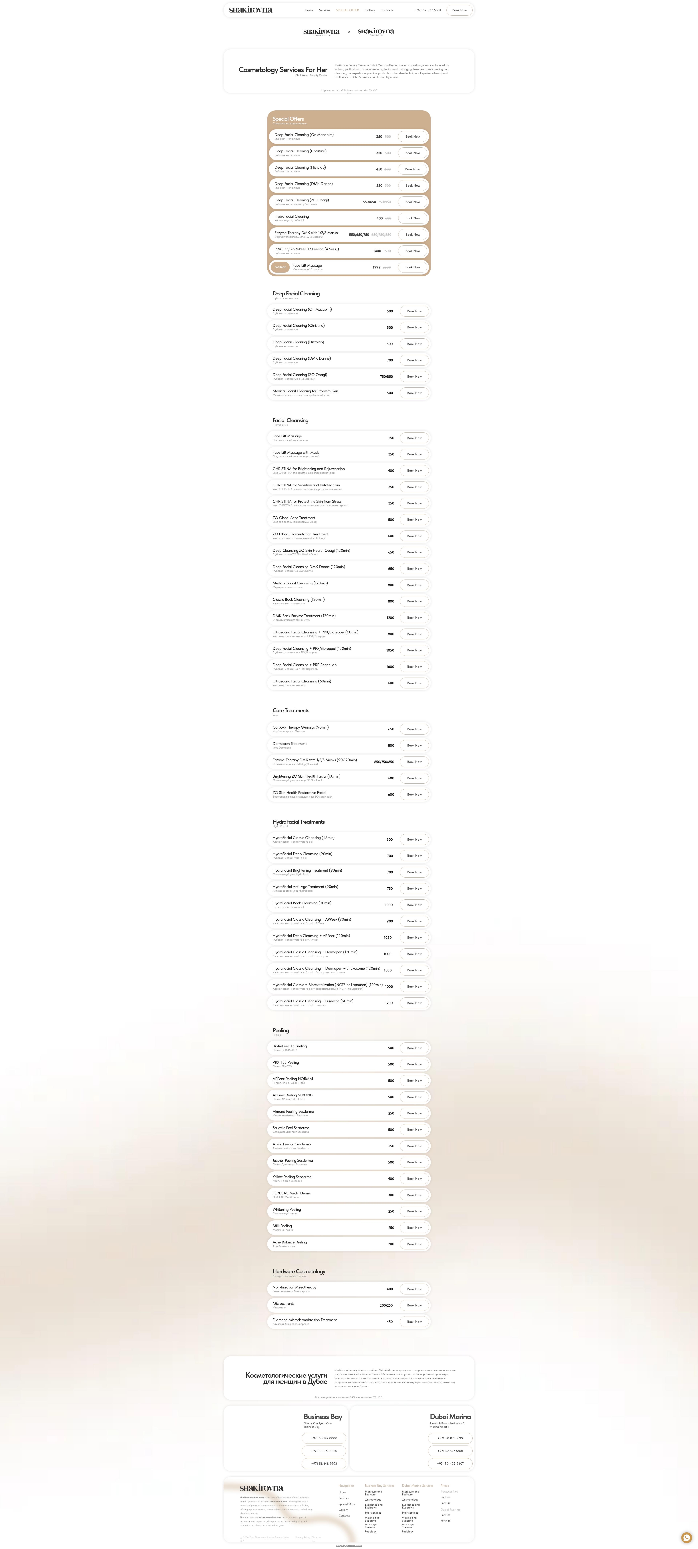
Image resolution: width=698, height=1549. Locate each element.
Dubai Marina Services (417, 1485)
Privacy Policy (302, 1537)
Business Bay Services (379, 1485)
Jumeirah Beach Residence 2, (447, 1423)
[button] (324, 10)
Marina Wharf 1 (439, 1426)
